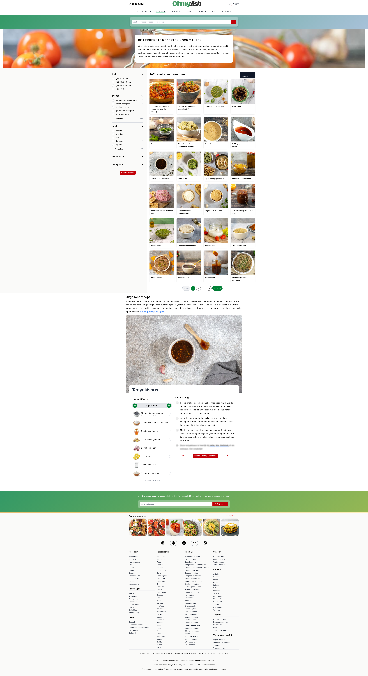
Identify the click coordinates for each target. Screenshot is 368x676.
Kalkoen (160, 603)
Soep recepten (134, 576)
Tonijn (159, 639)
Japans (216, 593)
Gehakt (159, 589)
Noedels (160, 622)
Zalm (159, 647)
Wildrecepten (190, 642)
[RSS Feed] (142, 3)
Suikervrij (132, 633)
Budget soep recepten (193, 578)
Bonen (159, 573)
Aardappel (161, 556)
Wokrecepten (190, 645)
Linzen (159, 614)
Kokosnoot (161, 609)
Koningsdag (133, 599)
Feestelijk (132, 593)
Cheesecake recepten (193, 581)
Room (159, 633)
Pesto (159, 628)
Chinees (216, 577)
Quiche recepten (191, 617)
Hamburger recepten (193, 587)
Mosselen (160, 620)
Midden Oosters (219, 599)
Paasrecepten (190, 609)
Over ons (223, 653)
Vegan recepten (219, 639)
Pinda (159, 631)
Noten (159, 625)
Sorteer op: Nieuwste (245, 75)
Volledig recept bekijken (152, 312)
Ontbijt (131, 567)
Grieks (215, 582)
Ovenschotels (190, 606)
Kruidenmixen (190, 603)
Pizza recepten (191, 614)
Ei (158, 584)
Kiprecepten (189, 598)
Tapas (187, 633)
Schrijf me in (220, 504)
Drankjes (132, 559)
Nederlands (217, 601)
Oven (215, 627)
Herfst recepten (219, 556)
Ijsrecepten (189, 595)
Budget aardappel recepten (195, 565)
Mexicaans (217, 596)
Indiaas (216, 585)
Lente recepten (219, 559)
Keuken (188, 11)
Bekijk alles (231, 516)
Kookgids (202, 11)
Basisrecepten (190, 559)
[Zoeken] (233, 22)
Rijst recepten (190, 620)
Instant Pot (217, 625)
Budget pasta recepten (193, 570)
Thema (175, 11)
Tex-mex (216, 610)
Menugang (161, 11)
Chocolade (161, 578)
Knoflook (160, 606)
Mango (159, 617)
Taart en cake (134, 578)
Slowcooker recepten (221, 630)
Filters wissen (127, 173)
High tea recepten (192, 592)
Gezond (132, 622)
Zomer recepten (219, 565)
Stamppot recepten (192, 628)
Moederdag (133, 601)
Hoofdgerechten (135, 562)
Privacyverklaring (162, 653)
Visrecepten (218, 645)
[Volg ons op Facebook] (136, 3)
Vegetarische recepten (222, 642)
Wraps (159, 645)
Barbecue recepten (220, 622)
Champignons (162, 576)
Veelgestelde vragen (185, 653)
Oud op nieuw (134, 604)
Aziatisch (216, 574)
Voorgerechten (134, 584)
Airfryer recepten (219, 619)
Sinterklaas (133, 610)
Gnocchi (160, 595)
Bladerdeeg (161, 570)
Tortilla (159, 642)
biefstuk (224, 445)
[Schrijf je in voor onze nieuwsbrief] (139, 3)
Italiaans (216, 590)
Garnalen (160, 587)
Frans (215, 579)
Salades (132, 570)
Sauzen (132, 573)
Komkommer (161, 611)
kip (217, 445)
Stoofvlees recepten (192, 631)
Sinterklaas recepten (193, 625)
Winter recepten (219, 562)
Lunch (131, 565)
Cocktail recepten (192, 584)
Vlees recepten (219, 648)
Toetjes (131, 581)
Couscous (161, 581)
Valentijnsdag (134, 612)
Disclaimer (145, 653)
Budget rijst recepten (193, 576)
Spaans (216, 604)
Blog (214, 11)
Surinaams (217, 607)
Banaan (160, 567)
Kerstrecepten (134, 596)
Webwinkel (226, 11)
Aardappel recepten (192, 556)
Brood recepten (191, 562)
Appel (159, 562)
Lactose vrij (133, 630)
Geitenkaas (161, 592)
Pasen (131, 607)
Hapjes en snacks (192, 589)
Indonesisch (218, 588)
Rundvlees (161, 636)
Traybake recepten (192, 636)
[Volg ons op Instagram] (130, 3)
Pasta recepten (191, 611)
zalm (212, 445)
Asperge (160, 565)
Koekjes (188, 600)
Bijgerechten (134, 556)
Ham (159, 598)
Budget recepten (191, 573)
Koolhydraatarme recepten (139, 627)
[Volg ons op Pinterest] (133, 3)
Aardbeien (161, 559)
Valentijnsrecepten (192, 639)
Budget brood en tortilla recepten (197, 567)
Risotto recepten (191, 622)
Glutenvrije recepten (136, 625)
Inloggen (235, 4)
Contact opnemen (207, 653)
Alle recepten (144, 11)
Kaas (159, 600)
